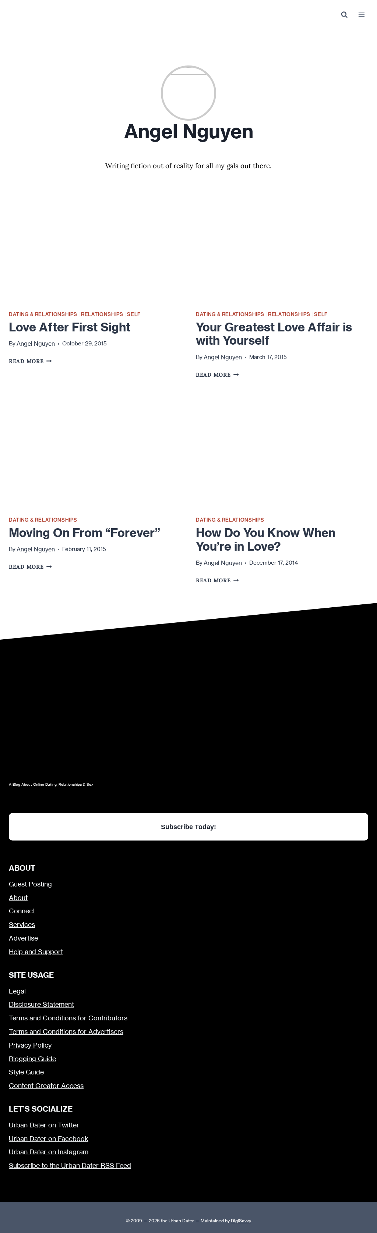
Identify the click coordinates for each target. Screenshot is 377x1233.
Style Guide (26, 1072)
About (18, 897)
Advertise (23, 938)
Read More (30, 361)
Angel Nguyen (36, 343)
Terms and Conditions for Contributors (68, 1018)
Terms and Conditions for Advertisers (66, 1031)
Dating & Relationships (43, 314)
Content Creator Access (46, 1085)
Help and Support (36, 952)
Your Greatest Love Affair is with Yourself (274, 334)
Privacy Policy (30, 1045)
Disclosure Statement (41, 1004)
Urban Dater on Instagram (48, 1152)
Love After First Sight (69, 327)
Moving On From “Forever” (84, 532)
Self (134, 314)
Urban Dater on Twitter (44, 1125)
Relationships (102, 314)
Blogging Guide (32, 1059)
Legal (17, 991)
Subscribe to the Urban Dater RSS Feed (70, 1165)
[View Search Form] (344, 15)
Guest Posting (30, 884)
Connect (22, 911)
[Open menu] (361, 14)
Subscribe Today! (188, 827)
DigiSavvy (241, 1220)
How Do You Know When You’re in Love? (265, 539)
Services (22, 924)
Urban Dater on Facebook (48, 1138)
